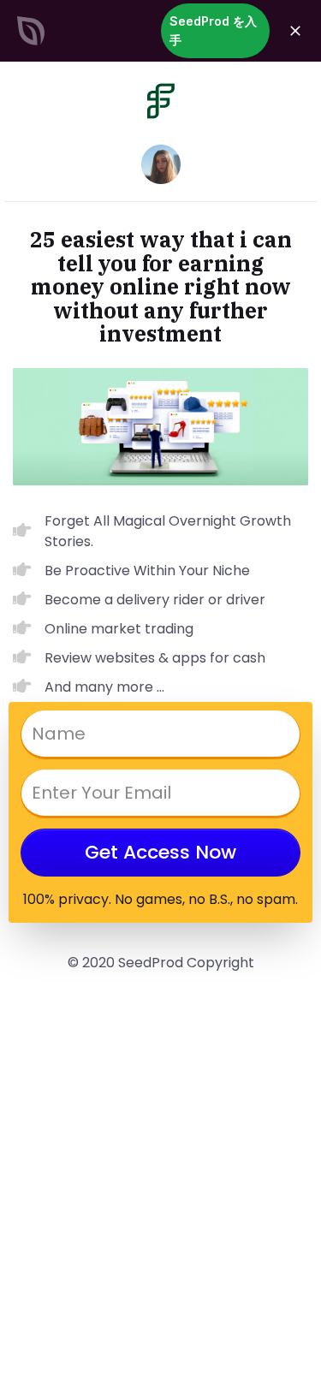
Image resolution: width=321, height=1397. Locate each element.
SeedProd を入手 (213, 30)
